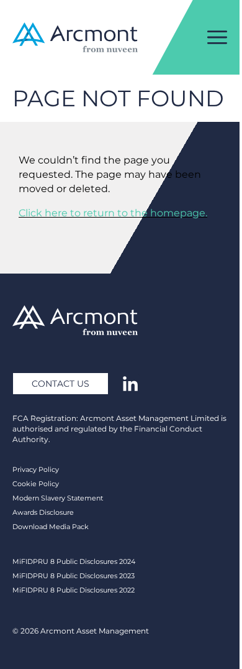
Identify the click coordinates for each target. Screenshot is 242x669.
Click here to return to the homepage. (113, 213)
